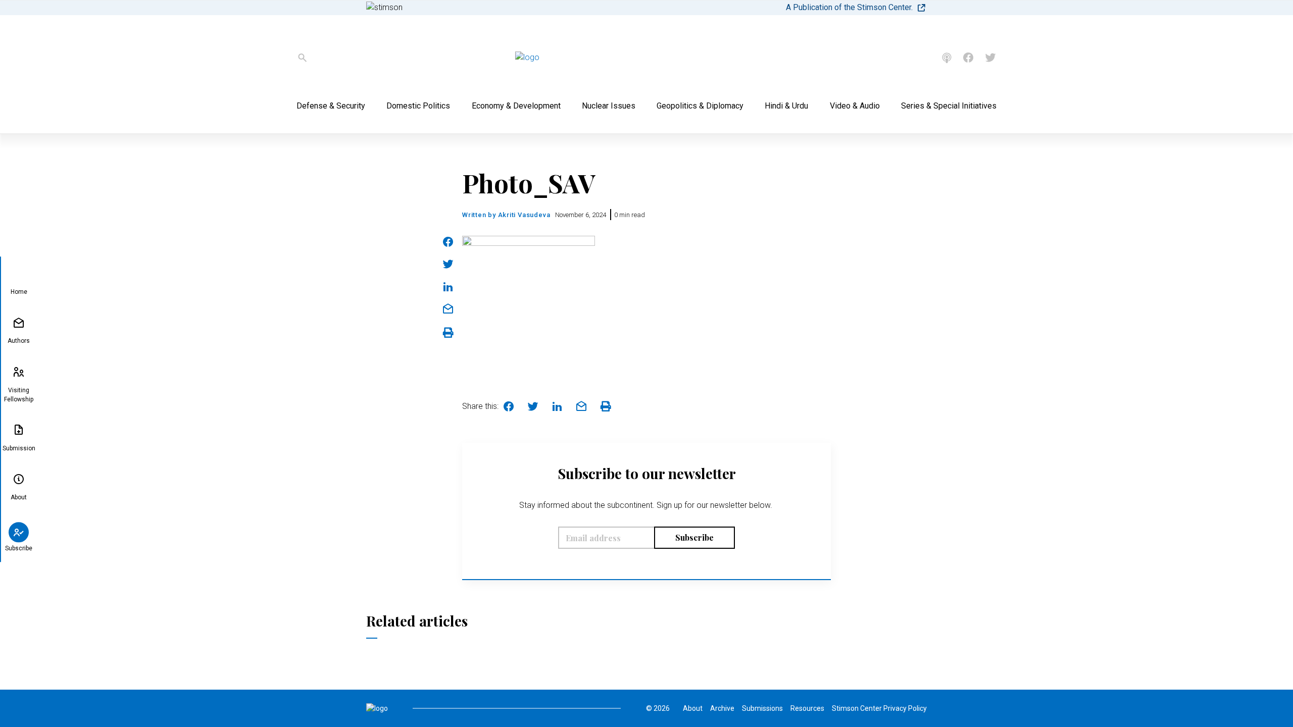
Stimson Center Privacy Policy (879, 708)
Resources (807, 708)
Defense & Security (330, 106)
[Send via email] (448, 309)
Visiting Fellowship (18, 395)
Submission (19, 448)
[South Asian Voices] (946, 58)
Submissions (762, 708)
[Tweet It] (448, 264)
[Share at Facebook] (448, 242)
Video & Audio (855, 106)
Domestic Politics (418, 106)
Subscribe (18, 548)
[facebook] (968, 57)
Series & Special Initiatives (949, 106)
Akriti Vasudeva (524, 215)
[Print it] (448, 332)
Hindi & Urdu (786, 106)
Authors (19, 341)
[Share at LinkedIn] (448, 287)
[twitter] (990, 57)
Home (19, 292)
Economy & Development (516, 106)
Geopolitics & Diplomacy (700, 106)
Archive (722, 708)
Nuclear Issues (608, 106)
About (19, 497)
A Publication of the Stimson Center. (849, 7)
